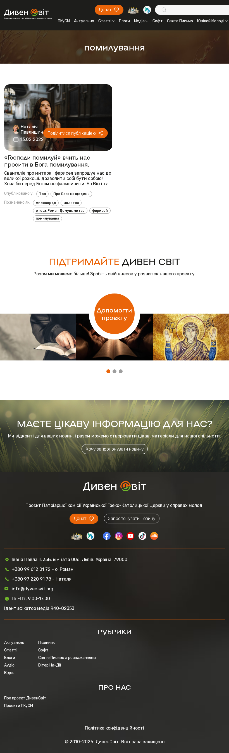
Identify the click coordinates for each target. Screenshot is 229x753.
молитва (71, 203)
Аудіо (9, 665)
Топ (42, 194)
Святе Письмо (180, 21)
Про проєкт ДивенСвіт (25, 698)
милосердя (46, 203)
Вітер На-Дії (49, 665)
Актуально (84, 21)
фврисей (100, 211)
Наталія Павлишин (32, 129)
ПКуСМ (64, 21)
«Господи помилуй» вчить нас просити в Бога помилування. (47, 161)
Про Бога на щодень (71, 194)
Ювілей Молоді (210, 21)
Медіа (139, 21)
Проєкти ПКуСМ (18, 705)
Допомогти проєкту (114, 313)
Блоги (124, 21)
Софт (157, 21)
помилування (47, 218)
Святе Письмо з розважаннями (67, 657)
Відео (9, 672)
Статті (104, 21)
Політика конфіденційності (114, 728)
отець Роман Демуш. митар (60, 211)
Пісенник (46, 642)
